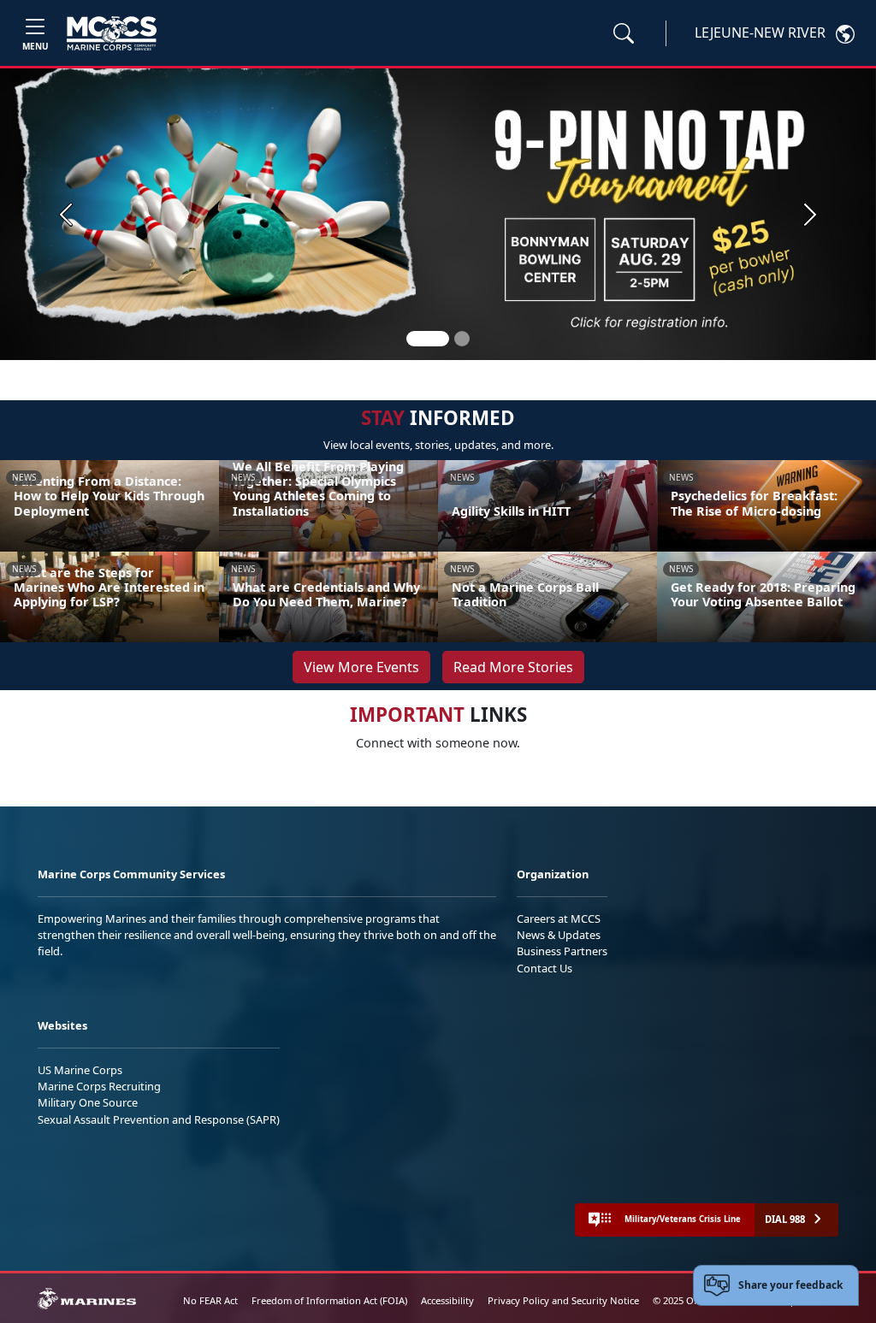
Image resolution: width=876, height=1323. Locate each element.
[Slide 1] (427, 338)
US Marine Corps (80, 1070)
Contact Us (544, 968)
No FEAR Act (210, 1300)
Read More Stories (513, 667)
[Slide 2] (462, 338)
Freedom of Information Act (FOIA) (329, 1300)
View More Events (361, 667)
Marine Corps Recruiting (99, 1086)
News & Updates (559, 934)
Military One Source (88, 1102)
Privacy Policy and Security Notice (563, 1300)
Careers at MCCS (559, 918)
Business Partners (562, 951)
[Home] (112, 33)
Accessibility (447, 1300)
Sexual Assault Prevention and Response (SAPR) (159, 1119)
